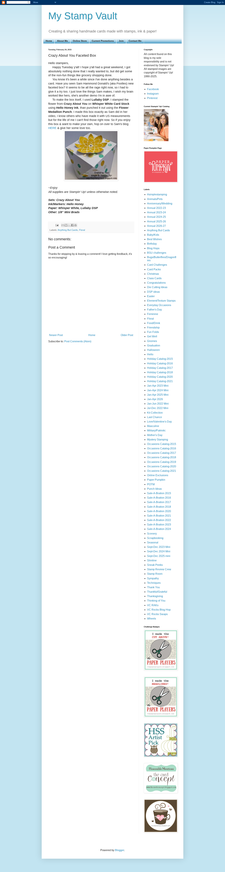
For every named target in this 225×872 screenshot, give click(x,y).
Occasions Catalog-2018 (161, 457)
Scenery (152, 533)
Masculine (153, 426)
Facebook (153, 89)
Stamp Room (154, 573)
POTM (151, 484)
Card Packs (154, 269)
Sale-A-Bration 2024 (159, 529)
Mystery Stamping (157, 439)
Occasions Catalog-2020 (161, 466)
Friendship (153, 327)
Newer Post (56, 335)
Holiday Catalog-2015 (160, 358)
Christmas (153, 273)
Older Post (127, 335)
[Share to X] (69, 225)
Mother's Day (154, 435)
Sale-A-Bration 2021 (159, 515)
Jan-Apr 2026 (155, 399)
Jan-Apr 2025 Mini (158, 394)
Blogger (119, 850)
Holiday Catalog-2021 (160, 381)
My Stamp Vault (82, 15)
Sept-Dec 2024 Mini (158, 551)
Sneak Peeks (155, 564)
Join (121, 41)
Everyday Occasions (159, 305)
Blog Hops (153, 248)
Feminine (152, 314)
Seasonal (152, 542)
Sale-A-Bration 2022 (159, 520)
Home (49, 41)
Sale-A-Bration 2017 (159, 502)
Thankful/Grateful (157, 591)
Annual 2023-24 (156, 212)
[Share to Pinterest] (75, 225)
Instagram (153, 93)
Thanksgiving (155, 596)
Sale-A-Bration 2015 (159, 493)
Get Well (152, 336)
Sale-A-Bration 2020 (159, 511)
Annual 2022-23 (156, 208)
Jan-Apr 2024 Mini (158, 390)
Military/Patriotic (156, 430)
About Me (62, 41)
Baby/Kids (153, 234)
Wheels (151, 618)
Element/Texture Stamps (161, 300)
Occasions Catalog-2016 (161, 448)
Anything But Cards (68, 230)
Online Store (80, 41)
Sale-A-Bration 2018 (159, 506)
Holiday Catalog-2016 (160, 363)
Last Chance (154, 417)
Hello (150, 354)
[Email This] (63, 225)
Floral (82, 230)
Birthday (152, 243)
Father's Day (154, 309)
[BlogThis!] (66, 225)
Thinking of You (156, 600)
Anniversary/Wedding (159, 203)
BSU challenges (156, 252)
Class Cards (154, 278)
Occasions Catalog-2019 (161, 462)
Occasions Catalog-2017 (161, 452)
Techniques (154, 582)
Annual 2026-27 (156, 226)
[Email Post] (56, 225)
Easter (151, 296)
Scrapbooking (155, 538)
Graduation (153, 345)
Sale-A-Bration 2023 (159, 524)
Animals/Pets (155, 199)
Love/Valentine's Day (159, 421)
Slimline (152, 560)
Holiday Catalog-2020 (160, 376)
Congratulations (156, 282)
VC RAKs (152, 605)
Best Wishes (154, 239)
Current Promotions (103, 41)
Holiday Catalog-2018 (160, 372)
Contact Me (135, 41)
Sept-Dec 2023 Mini (158, 547)
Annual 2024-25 (156, 216)
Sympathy (153, 578)
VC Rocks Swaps (157, 614)
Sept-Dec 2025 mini (158, 556)
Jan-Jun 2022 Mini (158, 403)
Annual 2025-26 (156, 221)
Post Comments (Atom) (77, 341)
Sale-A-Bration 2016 (159, 497)
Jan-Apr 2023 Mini (158, 385)
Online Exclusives (157, 475)
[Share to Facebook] (72, 225)
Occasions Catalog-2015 (161, 444)
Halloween (153, 350)
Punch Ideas (154, 488)
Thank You (153, 587)
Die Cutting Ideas (157, 287)
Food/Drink (153, 323)
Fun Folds (153, 332)
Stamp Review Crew (159, 569)
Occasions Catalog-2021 (161, 470)
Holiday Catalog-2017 (160, 367)
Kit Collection (155, 412)
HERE (52, 128)
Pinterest (152, 98)
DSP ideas (153, 291)
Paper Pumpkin (156, 479)
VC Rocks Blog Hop (159, 609)
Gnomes (152, 341)
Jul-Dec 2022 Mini (157, 408)
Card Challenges (157, 264)
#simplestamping (157, 194)
